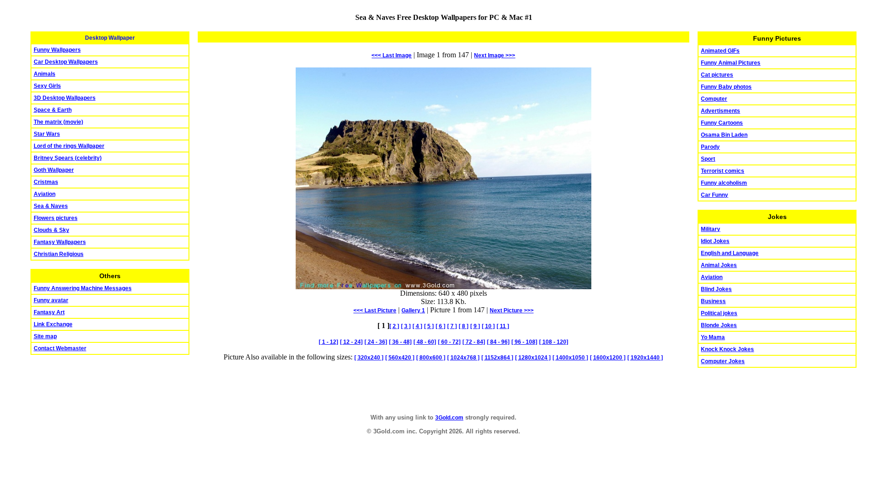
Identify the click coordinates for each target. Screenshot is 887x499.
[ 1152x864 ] (497, 357)
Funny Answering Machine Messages (83, 288)
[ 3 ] (406, 326)
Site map (45, 336)
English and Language (730, 253)
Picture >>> (512, 310)
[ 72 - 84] (473, 342)
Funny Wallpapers (57, 50)
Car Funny (714, 195)
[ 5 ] (429, 326)
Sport (708, 159)
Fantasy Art (49, 312)
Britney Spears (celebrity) (68, 158)
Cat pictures (717, 75)
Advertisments (720, 111)
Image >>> (494, 55)
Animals (44, 74)
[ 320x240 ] (368, 357)
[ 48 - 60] (424, 342)
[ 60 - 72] (449, 342)
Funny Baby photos (726, 87)
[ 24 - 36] (376, 342)
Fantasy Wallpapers (60, 242)
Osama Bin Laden (724, 135)
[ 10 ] (488, 326)
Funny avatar (51, 300)
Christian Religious (59, 254)
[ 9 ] (475, 326)
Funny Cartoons (722, 123)
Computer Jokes (723, 361)
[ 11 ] (503, 326)
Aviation (44, 194)
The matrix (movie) (58, 122)
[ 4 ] (417, 326)
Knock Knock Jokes (727, 349)
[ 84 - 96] (498, 342)
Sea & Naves (51, 206)
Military (710, 229)
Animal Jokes (719, 265)
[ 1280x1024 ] (533, 357)
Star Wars (47, 134)
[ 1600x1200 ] (608, 357)
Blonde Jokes (719, 325)
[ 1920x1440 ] (645, 357)
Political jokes (719, 313)
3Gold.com (449, 417)
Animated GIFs (720, 51)
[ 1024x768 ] (463, 357)
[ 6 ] (440, 326)
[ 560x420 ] (399, 357)
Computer (714, 99)
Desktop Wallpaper (110, 38)
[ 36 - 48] (400, 342)
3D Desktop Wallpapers (65, 98)
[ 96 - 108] (524, 342)
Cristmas (46, 182)
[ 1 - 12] (328, 342)
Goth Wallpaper (54, 170)
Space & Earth (53, 110)
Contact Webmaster (60, 348)
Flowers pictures (56, 218)
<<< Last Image (391, 55)
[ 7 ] (452, 326)
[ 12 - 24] (351, 342)
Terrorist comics (722, 171)
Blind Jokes (716, 289)
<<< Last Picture (374, 310)
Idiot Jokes (715, 241)
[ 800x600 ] (430, 357)
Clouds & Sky (51, 230)
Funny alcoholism (724, 183)
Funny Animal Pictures (730, 63)
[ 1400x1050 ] (570, 357)
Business (713, 301)
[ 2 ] (394, 326)
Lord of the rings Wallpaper (69, 146)
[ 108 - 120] (553, 342)
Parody (710, 147)
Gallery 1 (413, 310)
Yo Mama (713, 337)
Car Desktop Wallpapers (66, 62)
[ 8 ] (463, 326)
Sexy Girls (47, 86)
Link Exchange (53, 324)
